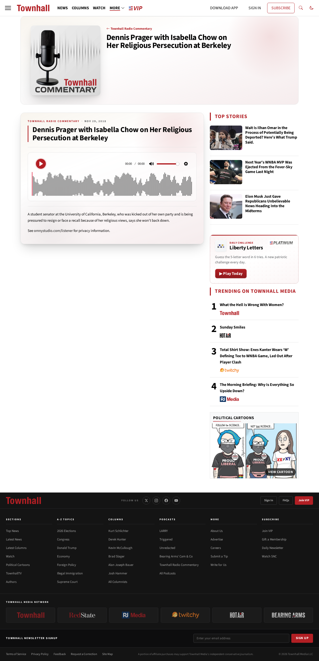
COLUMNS (80, 8)
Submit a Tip (219, 556)
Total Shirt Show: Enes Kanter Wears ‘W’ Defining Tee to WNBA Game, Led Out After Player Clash (256, 356)
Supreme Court (67, 582)
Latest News (14, 539)
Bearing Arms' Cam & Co (176, 556)
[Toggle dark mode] (311, 8)
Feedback (60, 654)
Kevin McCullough (120, 548)
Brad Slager (116, 556)
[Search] (301, 8)
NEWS (62, 8)
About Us (217, 531)
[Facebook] (166, 500)
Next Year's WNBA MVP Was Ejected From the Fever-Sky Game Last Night (268, 167)
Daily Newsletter (272, 548)
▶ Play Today (230, 273)
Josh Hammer (117, 573)
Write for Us (218, 565)
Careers (216, 548)
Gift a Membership (274, 539)
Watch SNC (269, 556)
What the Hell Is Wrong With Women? (252, 305)
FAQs (286, 500)
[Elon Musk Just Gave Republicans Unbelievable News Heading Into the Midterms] (226, 206)
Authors (11, 582)
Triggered (166, 539)
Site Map (107, 654)
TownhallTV (14, 573)
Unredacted (167, 548)
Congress (63, 539)
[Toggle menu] (8, 8)
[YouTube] (176, 500)
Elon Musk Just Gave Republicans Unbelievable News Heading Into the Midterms (267, 204)
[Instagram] (156, 500)
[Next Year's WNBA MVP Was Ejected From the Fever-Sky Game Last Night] (226, 172)
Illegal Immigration (70, 573)
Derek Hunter (117, 539)
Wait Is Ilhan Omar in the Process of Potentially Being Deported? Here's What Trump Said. (271, 135)
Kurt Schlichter (118, 531)
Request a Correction (84, 654)
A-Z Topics (66, 519)
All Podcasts (167, 573)
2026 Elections (66, 531)
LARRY (164, 531)
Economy (63, 556)
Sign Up (302, 638)
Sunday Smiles (232, 327)
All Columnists (117, 582)
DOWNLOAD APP (224, 8)
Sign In (268, 500)
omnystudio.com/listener (53, 230)
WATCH (99, 8)
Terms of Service (16, 654)
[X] (146, 500)
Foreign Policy (66, 565)
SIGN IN (254, 8)
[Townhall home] (23, 500)
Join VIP (304, 500)
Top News (12, 531)
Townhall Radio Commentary (131, 28)
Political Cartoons (233, 418)
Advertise (217, 539)
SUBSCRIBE (280, 8)
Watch (10, 556)
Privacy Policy (40, 654)
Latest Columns (16, 548)
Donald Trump (67, 548)
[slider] (168, 164)
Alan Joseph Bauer (121, 565)
